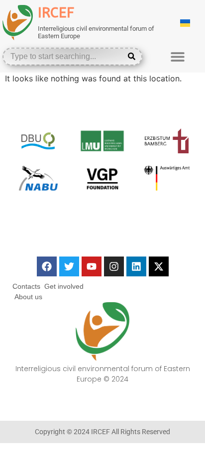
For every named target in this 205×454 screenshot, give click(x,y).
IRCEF (56, 12)
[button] (177, 56)
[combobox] (65, 57)
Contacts (26, 286)
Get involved (64, 286)
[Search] (133, 57)
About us (28, 297)
